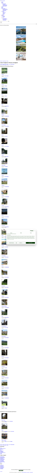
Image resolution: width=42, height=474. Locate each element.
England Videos (4, 19)
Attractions (3, 11)
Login (1, 450)
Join (0, 449)
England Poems (2, 466)
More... (3, 14)
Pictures (1, 444)
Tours (5, 444)
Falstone (2, 235)
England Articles (4, 18)
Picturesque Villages (2, 457)
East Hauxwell (3, 225)
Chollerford (3, 185)
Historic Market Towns (5, 9)
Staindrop (3, 386)
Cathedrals (4, 13)
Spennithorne (3, 376)
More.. (1, 462)
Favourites (3, 444)
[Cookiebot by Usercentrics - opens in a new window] (30, 230)
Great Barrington (3, 255)
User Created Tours (5, 5)
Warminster (3, 406)
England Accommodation (3, 448)
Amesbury (3, 84)
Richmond (3, 356)
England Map (1, 468)
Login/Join (3, 15)
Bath (2, 94)
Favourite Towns (4, 10)
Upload (2, 6)
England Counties (2, 456)
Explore (2, 7)
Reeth (2, 346)
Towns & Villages (3, 8)
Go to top (1, 471)
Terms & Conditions (24, 472)
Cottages (4, 16)
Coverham (3, 205)
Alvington (3, 74)
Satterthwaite (3, 366)
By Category (4, 4)
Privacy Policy (27, 472)
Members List (1, 451)
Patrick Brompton (4, 336)
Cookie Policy (31, 472)
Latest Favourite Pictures (2, 452)
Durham (2, 215)
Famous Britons (2, 467)
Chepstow (3, 175)
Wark (2, 396)
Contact (9, 444)
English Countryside (2, 459)
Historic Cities (1, 458)
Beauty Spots (4, 12)
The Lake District (2, 460)
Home (2, 2)
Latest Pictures (4, 3)
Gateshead (3, 245)
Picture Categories (2, 461)
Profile (7, 444)
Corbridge (3, 195)
